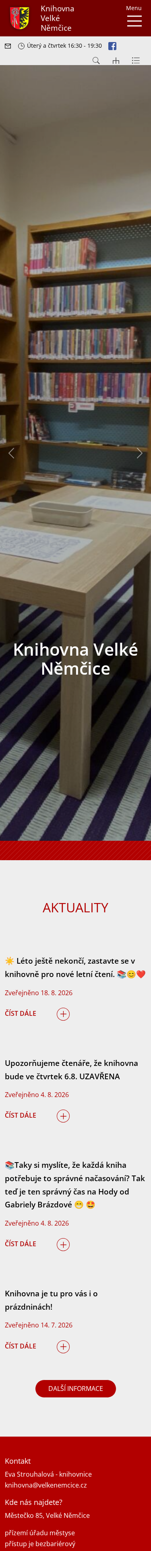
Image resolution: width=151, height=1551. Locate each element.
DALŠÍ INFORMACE (75, 1388)
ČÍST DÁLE (20, 1013)
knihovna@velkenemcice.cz (46, 1485)
